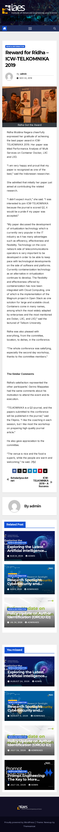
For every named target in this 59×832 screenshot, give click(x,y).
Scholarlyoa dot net (19, 479)
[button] (54, 28)
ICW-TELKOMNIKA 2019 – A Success (40, 482)
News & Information (15, 46)
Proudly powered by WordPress (19, 822)
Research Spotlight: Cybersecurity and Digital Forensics (24, 584)
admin (23, 73)
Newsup (48, 822)
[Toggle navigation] (30, 28)
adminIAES (33, 589)
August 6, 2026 (19, 716)
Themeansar (29, 826)
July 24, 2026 (18, 750)
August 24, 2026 (20, 681)
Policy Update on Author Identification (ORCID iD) (29, 615)
